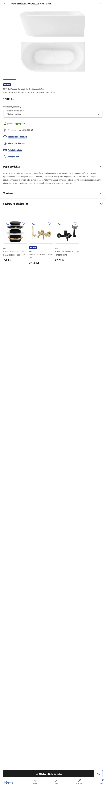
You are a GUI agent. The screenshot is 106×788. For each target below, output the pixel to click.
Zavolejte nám (13, 156)
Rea (4, 249)
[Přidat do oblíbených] (23, 223)
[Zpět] (4, 4)
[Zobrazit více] (101, 4)
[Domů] (9, 782)
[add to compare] (7, 223)
